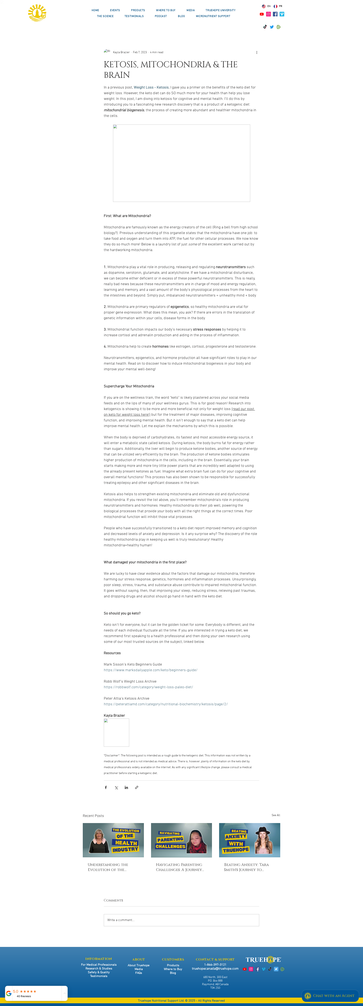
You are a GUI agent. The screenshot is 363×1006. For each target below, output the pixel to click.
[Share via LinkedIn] (126, 787)
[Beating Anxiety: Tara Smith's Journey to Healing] (249, 840)
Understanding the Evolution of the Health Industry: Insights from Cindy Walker (108, 867)
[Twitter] (272, 27)
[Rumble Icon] (278, 27)
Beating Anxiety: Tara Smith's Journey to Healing (246, 867)
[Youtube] (261, 14)
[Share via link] (137, 787)
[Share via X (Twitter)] (116, 787)
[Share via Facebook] (106, 787)
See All (276, 815)
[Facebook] (275, 14)
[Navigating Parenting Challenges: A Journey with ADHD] (181, 840)
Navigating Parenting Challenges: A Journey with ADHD (179, 867)
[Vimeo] (282, 14)
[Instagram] (268, 14)
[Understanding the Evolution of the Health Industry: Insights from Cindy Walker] (113, 840)
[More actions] (256, 52)
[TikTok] (265, 27)
